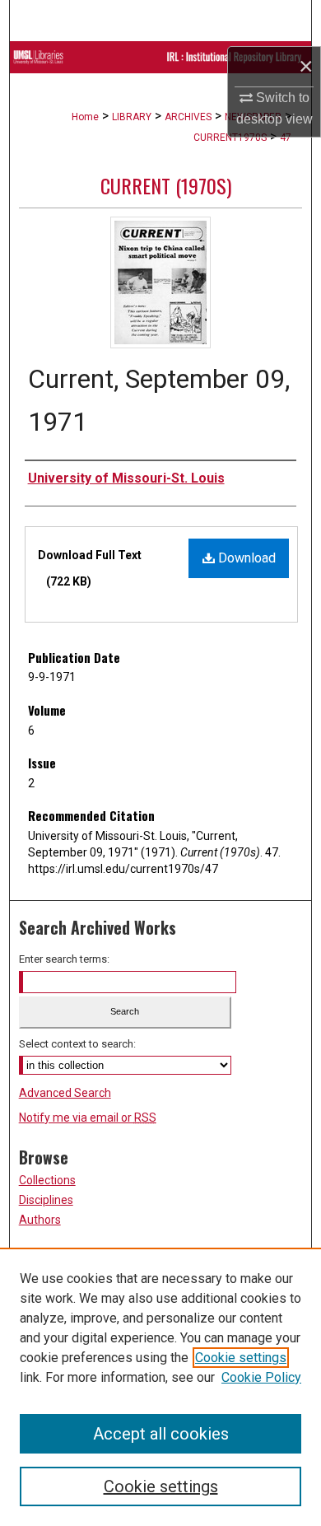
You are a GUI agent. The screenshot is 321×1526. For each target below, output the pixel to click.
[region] (160, 1387)
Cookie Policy (261, 1377)
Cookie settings (240, 1357)
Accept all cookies (161, 1434)
